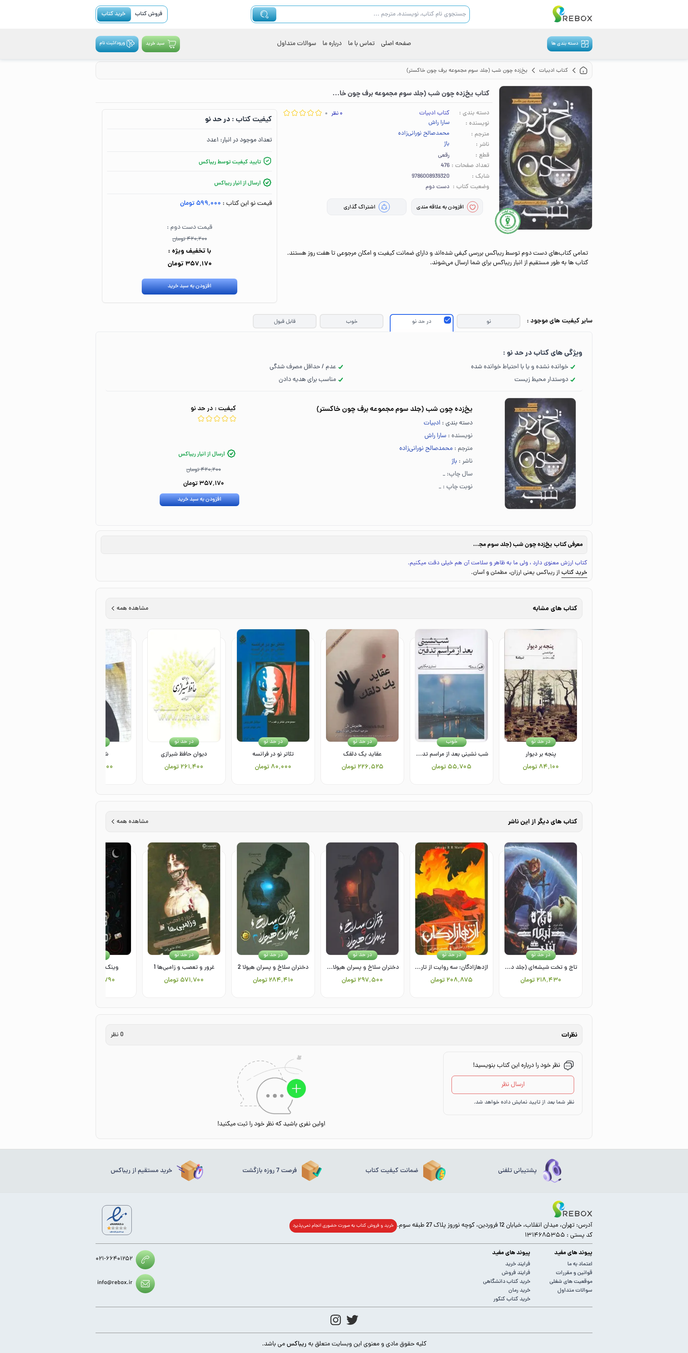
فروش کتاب (148, 14)
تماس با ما (361, 44)
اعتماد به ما (579, 1264)
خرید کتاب (113, 14)
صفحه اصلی (396, 44)
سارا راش (439, 123)
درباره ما (332, 44)
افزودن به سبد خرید (189, 286)
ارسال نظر (513, 1085)
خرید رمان (519, 1290)
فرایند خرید (517, 1264)
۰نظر (336, 114)
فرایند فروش (516, 1273)
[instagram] (336, 1320)
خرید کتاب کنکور (511, 1299)
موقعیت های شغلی (570, 1282)
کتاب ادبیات (434, 113)
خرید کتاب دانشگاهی (506, 1282)
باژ (447, 144)
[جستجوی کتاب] (264, 14)
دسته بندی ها (564, 43)
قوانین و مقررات (574, 1273)
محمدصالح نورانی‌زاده (424, 134)
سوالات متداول (296, 44)
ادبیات (432, 423)
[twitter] (352, 1320)
